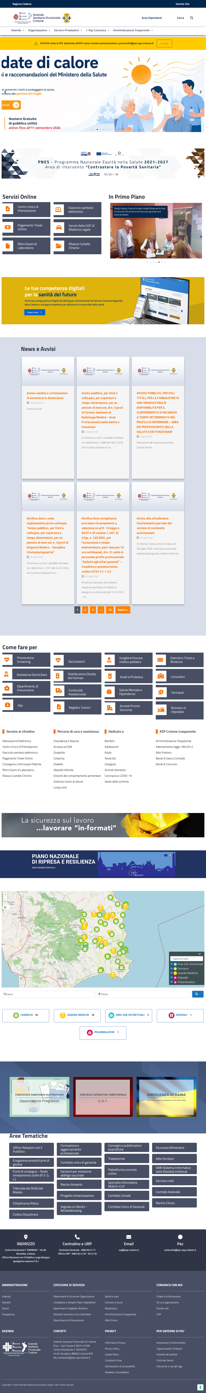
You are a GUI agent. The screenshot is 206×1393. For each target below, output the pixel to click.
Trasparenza (116, 1158)
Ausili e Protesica (131, 677)
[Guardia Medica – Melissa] (113, 915)
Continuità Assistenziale (77, 692)
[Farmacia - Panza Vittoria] (100, 915)
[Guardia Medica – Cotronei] (84, 938)
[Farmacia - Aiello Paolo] (100, 971)
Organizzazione (37, 30)
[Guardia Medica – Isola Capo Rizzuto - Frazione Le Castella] (113, 975)
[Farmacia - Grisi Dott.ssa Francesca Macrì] (107, 956)
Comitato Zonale (119, 1196)
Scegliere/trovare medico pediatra (131, 660)
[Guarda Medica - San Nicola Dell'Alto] (106, 917)
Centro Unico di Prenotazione (28, 209)
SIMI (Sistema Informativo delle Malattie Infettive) (173, 1170)
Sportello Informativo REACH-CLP (122, 1184)
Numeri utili (162, 1308)
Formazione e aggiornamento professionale (71, 1149)
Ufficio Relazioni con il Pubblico (27, 1149)
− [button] (5, 898)
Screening (23, 662)
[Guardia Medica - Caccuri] (84, 927)
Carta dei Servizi (164, 1360)
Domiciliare (39, 675)
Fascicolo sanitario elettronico (80, 210)
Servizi (5, 1308)
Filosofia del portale (166, 1354)
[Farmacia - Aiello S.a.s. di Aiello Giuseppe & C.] (85, 949)
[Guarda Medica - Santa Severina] (100, 939)
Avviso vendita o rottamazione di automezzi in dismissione (47, 395)
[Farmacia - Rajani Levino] (101, 946)
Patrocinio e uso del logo (169, 1366)
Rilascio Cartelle (79, 244)
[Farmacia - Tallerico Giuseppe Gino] (84, 914)
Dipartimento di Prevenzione (27, 688)
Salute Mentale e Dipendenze (130, 692)
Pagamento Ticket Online (30, 227)
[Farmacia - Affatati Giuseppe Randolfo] (121, 967)
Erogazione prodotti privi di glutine (31, 1162)
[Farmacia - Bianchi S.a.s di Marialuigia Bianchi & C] (123, 952)
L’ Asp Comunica (96, 30)
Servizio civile (165, 1181)
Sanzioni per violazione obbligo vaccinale (76, 1173)
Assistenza (24, 675)
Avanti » (123, 610)
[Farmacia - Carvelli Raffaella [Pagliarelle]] (81, 940)
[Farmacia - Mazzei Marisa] (83, 921)
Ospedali (183, 977)
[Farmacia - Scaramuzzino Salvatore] (97, 929)
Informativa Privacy (115, 1343)
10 (110, 610)
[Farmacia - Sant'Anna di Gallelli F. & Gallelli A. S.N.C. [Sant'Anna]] (118, 961)
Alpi (20, 705)
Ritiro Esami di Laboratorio (27, 246)
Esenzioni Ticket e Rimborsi (182, 660)
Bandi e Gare (112, 1296)
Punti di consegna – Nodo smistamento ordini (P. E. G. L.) (31, 1175)
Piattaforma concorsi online (122, 1171)
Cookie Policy (112, 1354)
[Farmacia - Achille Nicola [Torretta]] (119, 953)
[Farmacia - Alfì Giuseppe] (105, 924)
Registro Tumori (79, 707)
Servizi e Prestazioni (66, 30)
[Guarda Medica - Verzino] (94, 914)
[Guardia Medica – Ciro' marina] (125, 906)
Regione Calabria (22, 4)
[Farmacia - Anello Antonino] (110, 897)
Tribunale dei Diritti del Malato (28, 1190)
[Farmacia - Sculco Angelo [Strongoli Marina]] (122, 926)
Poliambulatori (186, 982)
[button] (5, 92)
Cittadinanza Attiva (25, 1203)
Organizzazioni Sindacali (169, 1348)
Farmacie (177, 692)
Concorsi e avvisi (113, 1302)
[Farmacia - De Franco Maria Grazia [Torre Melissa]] (123, 915)
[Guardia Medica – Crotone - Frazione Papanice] (113, 951)
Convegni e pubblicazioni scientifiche (124, 1147)
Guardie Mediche (188, 973)
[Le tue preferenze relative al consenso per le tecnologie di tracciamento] (200, 1387)
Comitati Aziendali (168, 1192)
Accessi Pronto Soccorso (130, 708)
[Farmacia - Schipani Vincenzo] (95, 941)
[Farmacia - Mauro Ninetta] (112, 934)
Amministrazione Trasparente (131, 30)
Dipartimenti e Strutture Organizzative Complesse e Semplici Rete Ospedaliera (74, 1299)
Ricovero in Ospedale (178, 710)
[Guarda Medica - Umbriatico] (100, 908)
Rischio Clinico (165, 1203)
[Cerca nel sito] (190, 17)
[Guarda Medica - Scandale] (105, 943)
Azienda (16, 30)
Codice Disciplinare (25, 1214)
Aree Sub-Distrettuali (190, 964)
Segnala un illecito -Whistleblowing (74, 1208)
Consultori (178, 677)
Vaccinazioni (76, 661)
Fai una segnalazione (167, 1302)
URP (158, 1314)
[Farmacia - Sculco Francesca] (118, 904)
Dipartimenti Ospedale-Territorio (70, 1308)
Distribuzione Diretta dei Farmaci (82, 676)
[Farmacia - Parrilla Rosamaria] (121, 944)
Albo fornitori (165, 1159)
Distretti (6, 1302)
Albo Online (111, 1320)
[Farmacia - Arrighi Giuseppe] (116, 921)
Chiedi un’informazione (168, 1296)
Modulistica (111, 1308)
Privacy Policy (112, 1348)
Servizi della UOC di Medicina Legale (81, 227)
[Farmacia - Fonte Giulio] (100, 922)
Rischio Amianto (71, 1184)
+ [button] (5, 894)
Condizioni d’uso (113, 1360)
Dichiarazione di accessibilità (120, 1366)
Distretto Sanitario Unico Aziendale (72, 1314)
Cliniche (74, 248)
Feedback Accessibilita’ (117, 1372)
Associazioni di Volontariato (170, 1343)
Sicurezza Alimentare (170, 1148)
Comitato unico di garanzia (78, 1162)
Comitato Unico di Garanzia (126, 1207)
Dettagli (164, 43)
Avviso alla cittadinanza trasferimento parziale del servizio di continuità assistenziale (154, 526)
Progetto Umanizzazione (77, 1196)
